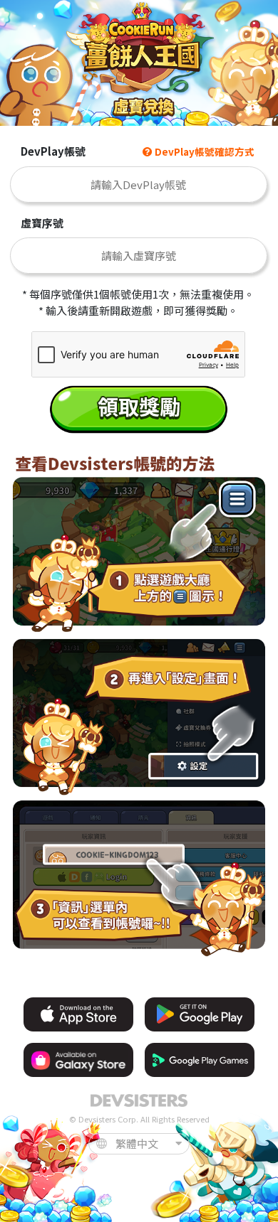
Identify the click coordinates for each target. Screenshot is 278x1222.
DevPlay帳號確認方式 (203, 151)
